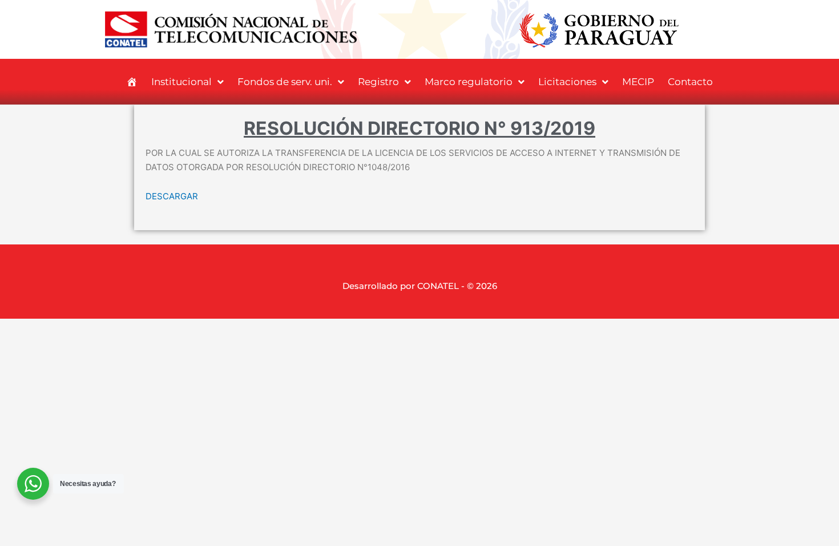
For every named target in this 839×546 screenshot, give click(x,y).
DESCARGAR (172, 196)
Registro (378, 81)
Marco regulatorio (469, 81)
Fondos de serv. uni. (284, 81)
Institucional (181, 81)
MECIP (638, 81)
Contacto (690, 81)
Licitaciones (567, 81)
